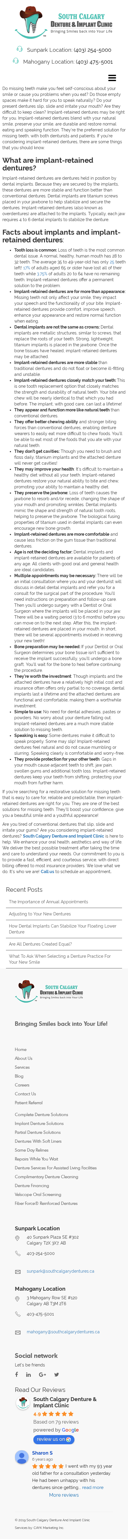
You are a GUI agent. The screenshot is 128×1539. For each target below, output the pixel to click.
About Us (23, 1058)
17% (26, 267)
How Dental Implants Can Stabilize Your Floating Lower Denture (62, 929)
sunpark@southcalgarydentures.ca (60, 1271)
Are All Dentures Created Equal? (40, 944)
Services (22, 1067)
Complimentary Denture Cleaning (46, 1176)
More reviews (64, 1495)
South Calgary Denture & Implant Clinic (65, 1402)
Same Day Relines (32, 1149)
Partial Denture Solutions (38, 1132)
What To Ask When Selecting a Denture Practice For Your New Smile (60, 959)
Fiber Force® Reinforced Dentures (46, 1203)
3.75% (42, 273)
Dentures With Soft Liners (38, 1141)
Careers (22, 1084)
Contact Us (25, 1093)
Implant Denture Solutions (39, 1123)
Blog (19, 1075)
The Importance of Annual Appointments (48, 901)
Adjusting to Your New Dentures (40, 914)
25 (112, 262)
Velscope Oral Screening (38, 1194)
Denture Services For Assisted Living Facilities (56, 1167)
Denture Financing (32, 1185)
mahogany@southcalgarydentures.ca (63, 1331)
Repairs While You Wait (36, 1158)
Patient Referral (29, 1102)
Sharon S (42, 1453)
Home (20, 1049)
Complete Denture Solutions (41, 1114)
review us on (51, 1439)
